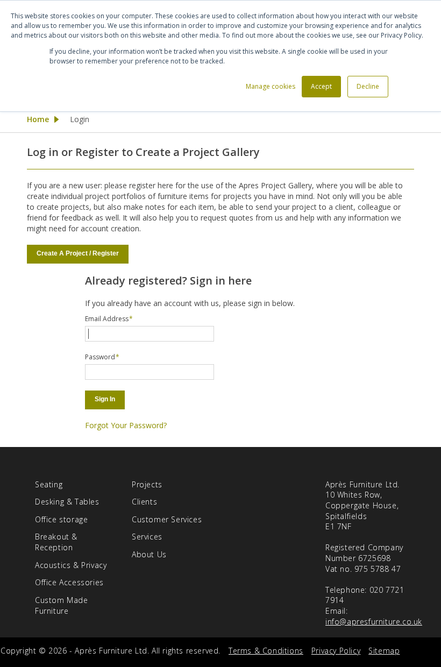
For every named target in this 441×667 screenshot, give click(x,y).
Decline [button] (368, 86)
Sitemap (384, 650)
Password (100, 356)
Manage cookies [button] (270, 86)
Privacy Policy (335, 650)
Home (38, 119)
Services (147, 536)
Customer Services (167, 519)
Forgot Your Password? (126, 425)
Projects (147, 484)
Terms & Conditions (266, 650)
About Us (149, 554)
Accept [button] (321, 86)
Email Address (107, 318)
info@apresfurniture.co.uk (373, 621)
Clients (144, 501)
